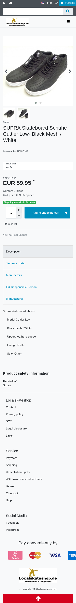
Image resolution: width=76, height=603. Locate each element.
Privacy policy (14, 414)
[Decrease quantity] (18, 215)
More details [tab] (14, 275)
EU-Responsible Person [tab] (21, 287)
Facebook (12, 522)
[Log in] (4, 3)
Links (9, 435)
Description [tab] (13, 251)
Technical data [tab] (15, 263)
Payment (11, 457)
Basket (10, 486)
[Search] (68, 11)
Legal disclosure (16, 428)
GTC (9, 421)
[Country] (43, 3)
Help (9, 500)
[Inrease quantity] (18, 210)
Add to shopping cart (46, 212)
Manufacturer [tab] (14, 298)
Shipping (11, 465)
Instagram (12, 529)
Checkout (12, 493)
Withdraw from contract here (24, 479)
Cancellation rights (18, 472)
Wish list (12, 224)
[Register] (11, 3)
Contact (11, 407)
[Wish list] (56, 3)
